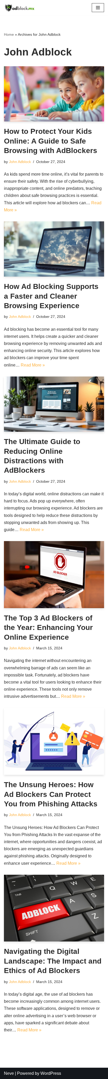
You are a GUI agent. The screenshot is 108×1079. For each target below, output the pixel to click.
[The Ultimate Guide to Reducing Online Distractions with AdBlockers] (54, 404)
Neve (9, 1073)
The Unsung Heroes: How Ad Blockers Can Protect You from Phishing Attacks (51, 794)
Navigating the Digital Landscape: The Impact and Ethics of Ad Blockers (52, 961)
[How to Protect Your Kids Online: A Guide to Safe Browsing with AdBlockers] (54, 93)
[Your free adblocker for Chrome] (19, 8)
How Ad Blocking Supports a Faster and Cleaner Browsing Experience (51, 296)
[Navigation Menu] (98, 7)
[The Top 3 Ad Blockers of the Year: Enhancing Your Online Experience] (54, 574)
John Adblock (20, 162)
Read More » (33, 365)
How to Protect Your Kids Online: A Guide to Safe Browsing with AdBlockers (50, 141)
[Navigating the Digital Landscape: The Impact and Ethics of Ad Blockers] (54, 908)
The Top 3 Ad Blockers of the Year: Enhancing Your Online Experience (48, 627)
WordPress (50, 1073)
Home (9, 34)
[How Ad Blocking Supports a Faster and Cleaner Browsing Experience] (54, 249)
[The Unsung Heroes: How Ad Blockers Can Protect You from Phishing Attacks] (54, 741)
